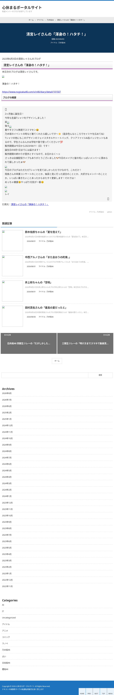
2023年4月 (7, 554)
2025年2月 (7, 412)
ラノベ (5, 643)
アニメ (5, 630)
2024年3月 (7, 483)
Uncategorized (9, 617)
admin (109, 212)
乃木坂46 (6, 649)
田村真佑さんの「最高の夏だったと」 (46, 307)
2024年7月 (7, 457)
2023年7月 (7, 535)
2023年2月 (7, 567)
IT (3, 611)
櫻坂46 (5, 669)
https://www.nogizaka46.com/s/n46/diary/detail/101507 (31, 91)
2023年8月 (7, 528)
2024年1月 (7, 496)
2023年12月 (7, 502)
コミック (6, 637)
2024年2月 (7, 489)
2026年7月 (7, 399)
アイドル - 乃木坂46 (57, 43)
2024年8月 (7, 451)
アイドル (6, 624)
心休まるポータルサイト (22, 7)
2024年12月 (7, 425)
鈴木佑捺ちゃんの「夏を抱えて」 (43, 232)
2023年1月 (7, 573)
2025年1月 (7, 419)
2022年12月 (7, 580)
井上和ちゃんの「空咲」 (39, 282)
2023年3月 (7, 560)
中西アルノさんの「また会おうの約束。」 (48, 257)
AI (3, 604)
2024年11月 (7, 432)
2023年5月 (7, 547)
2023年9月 (7, 522)
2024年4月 (7, 477)
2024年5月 (7, 470)
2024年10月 (7, 438)
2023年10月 (7, 515)
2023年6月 (7, 541)
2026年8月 (7, 393)
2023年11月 (7, 509)
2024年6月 (7, 464)
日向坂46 (6, 662)
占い (4, 656)
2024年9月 (7, 444)
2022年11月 (7, 586)
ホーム (57, 361)
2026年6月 (7, 406)
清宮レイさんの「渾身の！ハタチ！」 (30, 204)
